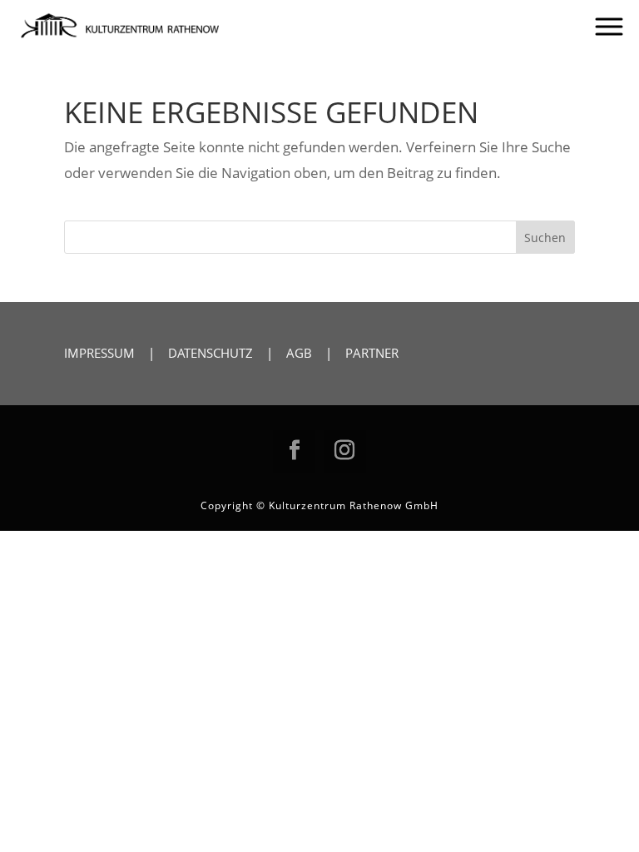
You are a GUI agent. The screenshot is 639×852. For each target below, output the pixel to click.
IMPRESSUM (99, 352)
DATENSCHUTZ (210, 352)
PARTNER (372, 352)
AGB (299, 352)
